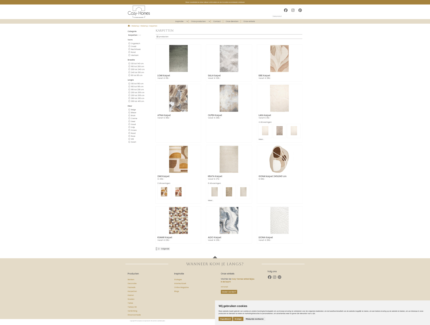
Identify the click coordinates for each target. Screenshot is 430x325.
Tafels (130, 303)
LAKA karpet (265, 115)
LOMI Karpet (163, 75)
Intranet (224, 287)
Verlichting (132, 311)
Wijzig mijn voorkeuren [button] (255, 319)
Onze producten (198, 21)
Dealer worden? (229, 292)
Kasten (131, 295)
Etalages (178, 279)
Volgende (165, 248)
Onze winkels (249, 21)
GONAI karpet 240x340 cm (273, 176)
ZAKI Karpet (163, 176)
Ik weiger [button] (238, 319)
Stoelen (131, 299)
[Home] (129, 26)
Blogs (176, 291)
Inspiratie (179, 21)
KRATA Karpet (215, 176)
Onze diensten (232, 21)
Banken (131, 279)
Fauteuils (131, 287)
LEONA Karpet (266, 237)
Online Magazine (181, 287)
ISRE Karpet (264, 75)
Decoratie (132, 283)
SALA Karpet (214, 75)
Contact (217, 21)
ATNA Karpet (164, 115)
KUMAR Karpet (164, 237)
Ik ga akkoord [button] (225, 319)
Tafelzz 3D (132, 307)
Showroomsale (134, 315)
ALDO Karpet (214, 237)
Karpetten (132, 291)
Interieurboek (180, 283)
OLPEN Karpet (215, 115)
